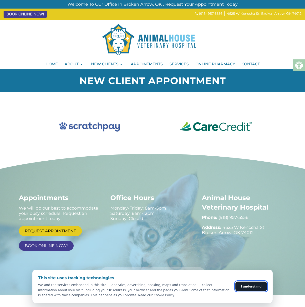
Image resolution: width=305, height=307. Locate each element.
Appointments (147, 64)
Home (52, 64)
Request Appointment (50, 231)
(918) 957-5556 (211, 13)
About (72, 64)
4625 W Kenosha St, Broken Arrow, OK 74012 (264, 13)
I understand (251, 286)
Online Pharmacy (215, 64)
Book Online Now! (25, 14)
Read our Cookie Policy (156, 295)
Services (179, 64)
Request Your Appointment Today (201, 4)
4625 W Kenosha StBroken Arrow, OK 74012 (233, 230)
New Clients (104, 64)
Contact (251, 64)
